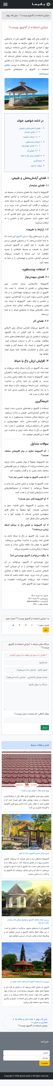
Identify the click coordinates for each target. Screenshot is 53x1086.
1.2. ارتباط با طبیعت (30, 136)
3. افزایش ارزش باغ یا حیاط (31, 155)
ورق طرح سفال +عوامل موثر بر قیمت (35, 790)
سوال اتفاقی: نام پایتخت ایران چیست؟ (31, 714)
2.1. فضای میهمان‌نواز (30, 145)
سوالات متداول (36, 165)
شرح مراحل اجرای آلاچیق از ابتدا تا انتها (34, 853)
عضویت (44, 1063)
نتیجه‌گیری (38, 160)
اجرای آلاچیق (22, 236)
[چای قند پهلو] (41, 4)
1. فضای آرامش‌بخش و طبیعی (30, 128)
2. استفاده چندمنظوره (34, 141)
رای (45, 629)
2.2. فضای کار (32, 150)
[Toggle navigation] (5, 4)
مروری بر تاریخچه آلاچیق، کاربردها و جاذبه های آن (29, 981)
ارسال (44, 727)
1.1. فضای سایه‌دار (31, 132)
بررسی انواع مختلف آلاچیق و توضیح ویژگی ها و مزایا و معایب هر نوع (28, 921)
